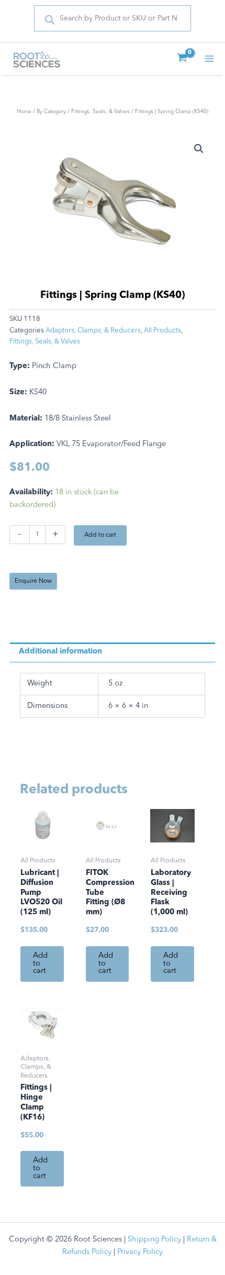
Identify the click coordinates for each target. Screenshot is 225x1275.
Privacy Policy (140, 1252)
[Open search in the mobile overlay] (112, 18)
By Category (51, 111)
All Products (162, 330)
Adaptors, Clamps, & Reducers (93, 330)
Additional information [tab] (60, 652)
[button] (198, 148)
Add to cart (100, 535)
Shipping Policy (154, 1240)
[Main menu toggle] (209, 58)
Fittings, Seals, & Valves (100, 111)
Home (24, 111)
